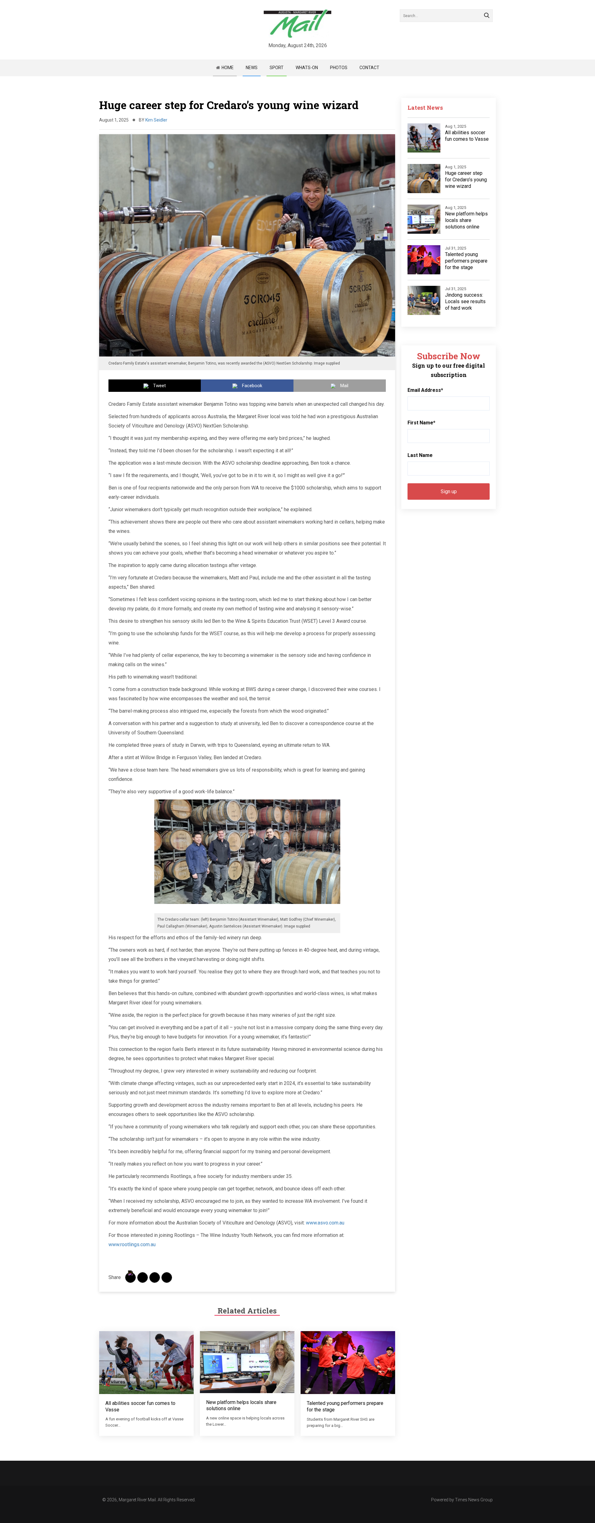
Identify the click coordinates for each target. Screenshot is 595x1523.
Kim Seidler (156, 119)
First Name (421, 423)
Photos (338, 67)
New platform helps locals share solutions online (466, 220)
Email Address (425, 390)
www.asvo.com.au (325, 1223)
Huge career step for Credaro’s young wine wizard (466, 179)
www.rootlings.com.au (132, 1244)
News (252, 67)
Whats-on (307, 67)
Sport (277, 67)
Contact (369, 67)
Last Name (420, 455)
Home (228, 67)
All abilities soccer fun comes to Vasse (467, 136)
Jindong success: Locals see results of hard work (465, 301)
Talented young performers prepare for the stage (466, 260)
